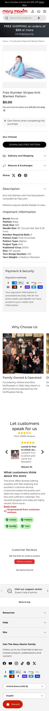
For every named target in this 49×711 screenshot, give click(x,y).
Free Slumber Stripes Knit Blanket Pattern (27, 41)
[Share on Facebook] (20, 175)
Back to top (24, 602)
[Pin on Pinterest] (26, 175)
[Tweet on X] (14, 175)
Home (5, 41)
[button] (38, 18)
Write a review (24, 561)
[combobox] (24, 18)
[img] (24, 433)
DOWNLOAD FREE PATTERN (24, 144)
